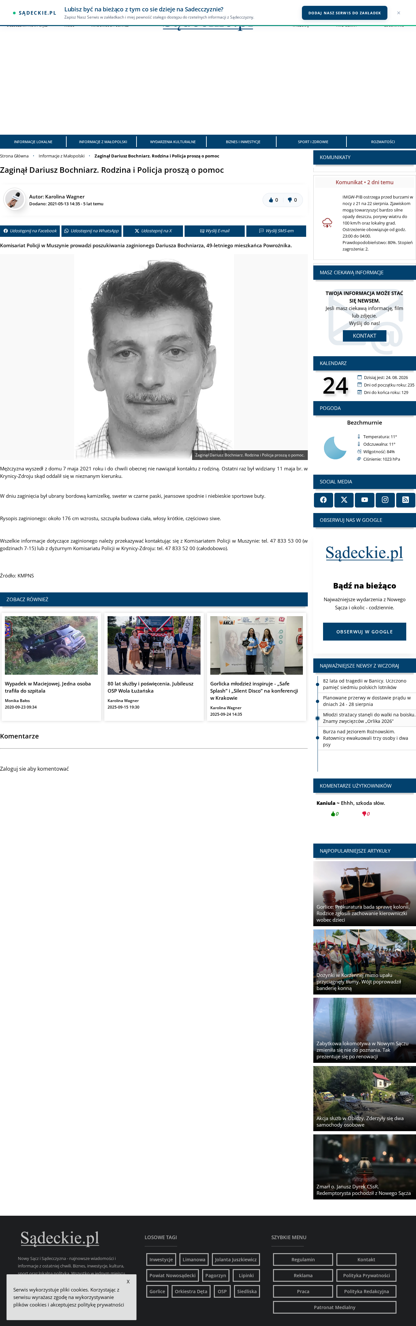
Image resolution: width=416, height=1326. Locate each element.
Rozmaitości (383, 141)
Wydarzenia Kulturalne (173, 141)
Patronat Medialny (335, 1307)
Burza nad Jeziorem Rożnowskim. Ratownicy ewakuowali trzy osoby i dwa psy (365, 738)
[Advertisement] (208, 85)
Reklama (303, 1275)
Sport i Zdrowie (313, 141)
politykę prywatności (101, 1304)
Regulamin (303, 1259)
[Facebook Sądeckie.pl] (323, 500)
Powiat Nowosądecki (173, 1275)
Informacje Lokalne (33, 141)
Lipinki (246, 1275)
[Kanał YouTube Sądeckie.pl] (364, 500)
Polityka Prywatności (366, 1275)
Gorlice (157, 1291)
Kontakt (364, 335)
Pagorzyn (215, 1275)
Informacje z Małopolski (103, 141)
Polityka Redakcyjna (366, 1291)
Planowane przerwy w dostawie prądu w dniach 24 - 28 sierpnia (367, 701)
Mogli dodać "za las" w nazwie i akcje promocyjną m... (365, 812)
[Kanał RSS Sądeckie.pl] (405, 500)
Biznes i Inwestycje (243, 141)
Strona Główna (14, 156)
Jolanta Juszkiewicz (236, 1259)
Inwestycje (161, 1259)
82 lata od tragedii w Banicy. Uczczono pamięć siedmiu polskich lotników (364, 684)
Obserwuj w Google (364, 632)
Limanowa (194, 1259)
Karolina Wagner (64, 196)
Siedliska (247, 1291)
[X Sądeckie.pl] (344, 500)
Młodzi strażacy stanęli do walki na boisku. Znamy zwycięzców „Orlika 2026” (369, 717)
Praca (303, 1291)
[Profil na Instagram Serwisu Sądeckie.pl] (385, 500)
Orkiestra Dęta (191, 1291)
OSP (222, 1291)
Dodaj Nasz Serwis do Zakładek (344, 12)
